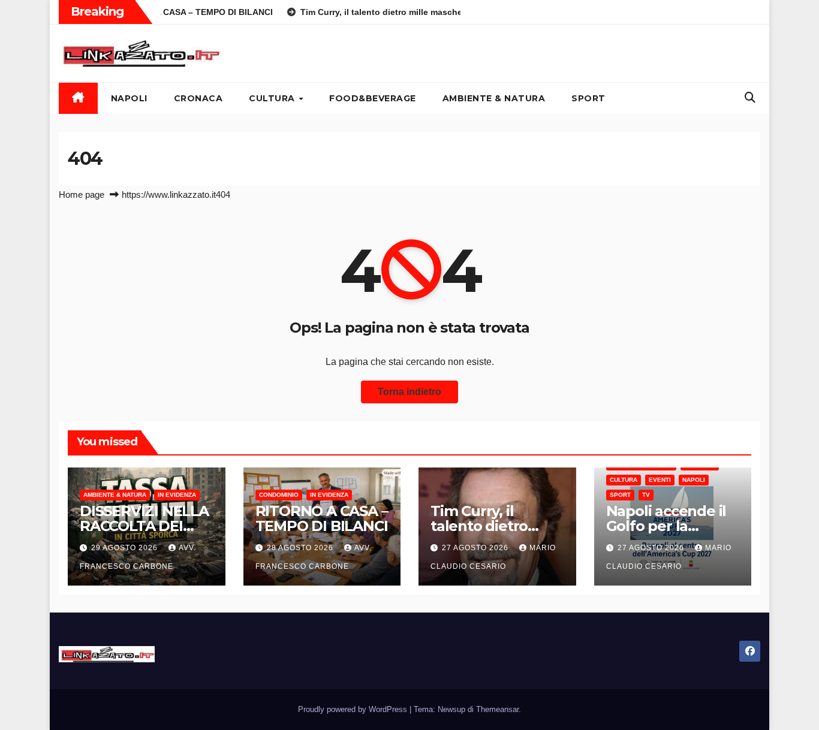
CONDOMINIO (279, 494)
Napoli (129, 98)
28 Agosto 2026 (301, 548)
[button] (750, 98)
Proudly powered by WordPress (354, 709)
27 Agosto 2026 (476, 548)
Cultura (273, 98)
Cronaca (198, 98)
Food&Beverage (372, 98)
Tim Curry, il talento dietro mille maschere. (486, 526)
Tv (646, 494)
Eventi (660, 479)
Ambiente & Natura (494, 98)
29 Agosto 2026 (125, 548)
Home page (81, 194)
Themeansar (497, 709)
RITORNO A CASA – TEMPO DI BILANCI (321, 518)
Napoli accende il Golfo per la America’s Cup (666, 526)
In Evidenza (177, 494)
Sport (588, 98)
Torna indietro (409, 392)
